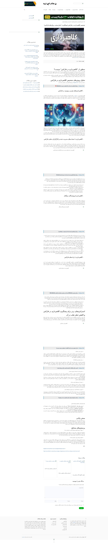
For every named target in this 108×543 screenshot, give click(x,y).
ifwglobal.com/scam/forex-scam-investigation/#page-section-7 (54, 448)
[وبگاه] (51, 501)
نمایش (77, 61)
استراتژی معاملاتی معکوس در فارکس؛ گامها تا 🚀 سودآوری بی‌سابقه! (58, 473)
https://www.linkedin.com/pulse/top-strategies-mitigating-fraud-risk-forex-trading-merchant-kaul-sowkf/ (61, 451)
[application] (72, 10)
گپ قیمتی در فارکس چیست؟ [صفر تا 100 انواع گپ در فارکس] (45, 468)
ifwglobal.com (75, 82)
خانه (84, 21)
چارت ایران (76, 57)
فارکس (75, 95)
